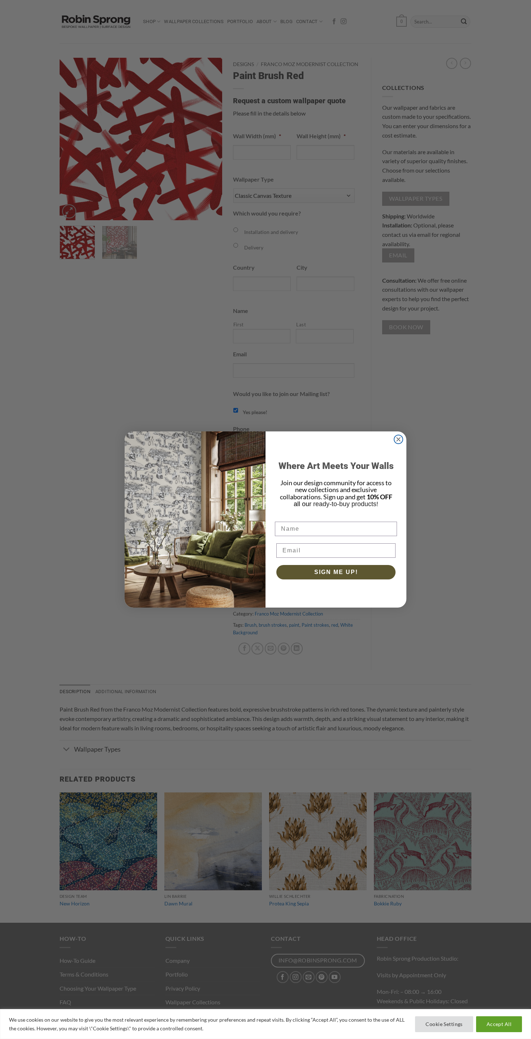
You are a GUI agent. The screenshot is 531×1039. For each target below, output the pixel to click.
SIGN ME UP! (336, 572)
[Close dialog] (398, 439)
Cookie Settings (444, 1024)
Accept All (499, 1024)
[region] (265, 1024)
